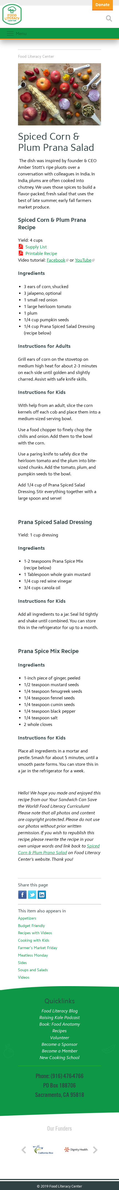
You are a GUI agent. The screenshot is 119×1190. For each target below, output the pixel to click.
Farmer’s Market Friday (37, 948)
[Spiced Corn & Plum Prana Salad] (59, 95)
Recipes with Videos (35, 933)
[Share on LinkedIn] (41, 894)
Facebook (56, 260)
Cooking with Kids (33, 940)
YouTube (83, 260)
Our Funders (59, 1128)
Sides (22, 962)
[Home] (12, 25)
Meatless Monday (33, 955)
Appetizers (27, 918)
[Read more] (109, 18)
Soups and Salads (33, 970)
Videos (23, 977)
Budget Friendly (31, 925)
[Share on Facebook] (22, 894)
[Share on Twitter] (32, 894)
